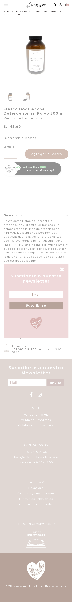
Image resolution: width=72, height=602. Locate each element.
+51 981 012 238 (24, 349)
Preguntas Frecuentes (36, 498)
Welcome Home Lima (23, 118)
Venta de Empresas (36, 420)
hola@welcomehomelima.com (36, 457)
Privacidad (36, 488)
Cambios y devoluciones (36, 493)
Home (7, 11)
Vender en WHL (36, 414)
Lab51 (63, 585)
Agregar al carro (46, 154)
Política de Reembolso (35, 504)
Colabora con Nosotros (36, 425)
